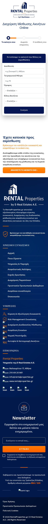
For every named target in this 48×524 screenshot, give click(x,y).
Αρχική (11, 253)
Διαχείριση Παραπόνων (19, 280)
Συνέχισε (24, 110)
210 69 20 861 (16, 372)
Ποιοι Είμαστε (14, 258)
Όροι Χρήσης (9, 501)
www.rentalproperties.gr (21, 381)
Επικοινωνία (14, 296)
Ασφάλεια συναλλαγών (19, 291)
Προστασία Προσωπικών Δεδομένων (26, 285)
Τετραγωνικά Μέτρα (13, 75)
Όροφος (8, 85)
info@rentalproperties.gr (21, 377)
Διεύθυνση (9, 66)
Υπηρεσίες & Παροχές (18, 264)
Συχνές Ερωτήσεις (16, 275)
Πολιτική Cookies (10, 510)
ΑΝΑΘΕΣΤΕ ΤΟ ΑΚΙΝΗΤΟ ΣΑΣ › (24, 170)
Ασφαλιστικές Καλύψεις (19, 269)
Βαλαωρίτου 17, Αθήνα (20, 368)
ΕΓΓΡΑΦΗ (24, 449)
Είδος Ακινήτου (11, 96)
